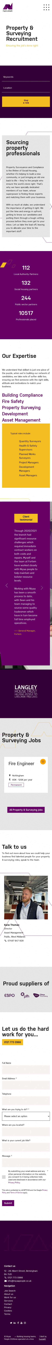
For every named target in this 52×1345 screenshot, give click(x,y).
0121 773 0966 (15, 1277)
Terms (7, 1314)
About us (8, 1294)
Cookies (8, 1310)
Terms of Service (16, 1193)
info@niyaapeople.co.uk (19, 1281)
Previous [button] (8, 585)
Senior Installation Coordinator (20, 768)
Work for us (10, 1297)
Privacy (7, 1307)
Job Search (10, 1290)
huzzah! (42, 1339)
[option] (26, 578)
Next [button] (41, 588)
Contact (8, 1304)
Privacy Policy (14, 1183)
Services (8, 1300)
